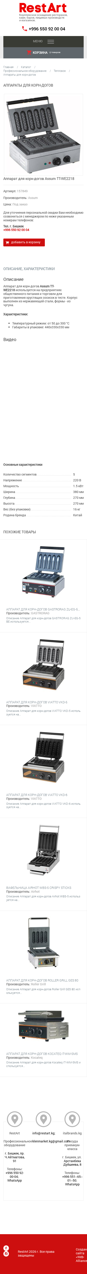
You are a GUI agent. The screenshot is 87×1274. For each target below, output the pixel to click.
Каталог (26, 67)
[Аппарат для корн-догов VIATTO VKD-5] (43, 665)
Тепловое (60, 71)
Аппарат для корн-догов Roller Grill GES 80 (42, 980)
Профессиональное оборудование (24, 71)
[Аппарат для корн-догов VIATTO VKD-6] (43, 757)
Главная (8, 67)
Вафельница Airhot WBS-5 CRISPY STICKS (38, 888)
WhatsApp (14, 1180)
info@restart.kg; (43, 1133)
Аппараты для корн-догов (19, 74)
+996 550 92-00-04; (15, 1175)
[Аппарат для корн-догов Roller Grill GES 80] (43, 943)
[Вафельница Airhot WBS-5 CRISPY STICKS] (43, 850)
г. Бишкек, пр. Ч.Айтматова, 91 (15, 1157)
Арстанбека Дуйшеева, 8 (72, 1163)
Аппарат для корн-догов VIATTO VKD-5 (36, 702)
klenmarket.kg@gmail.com (51, 1141)
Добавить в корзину (25, 242)
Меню (37, 41)
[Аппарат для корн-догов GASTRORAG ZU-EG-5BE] (43, 572)
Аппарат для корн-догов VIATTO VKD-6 (36, 795)
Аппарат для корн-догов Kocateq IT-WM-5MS (42, 1054)
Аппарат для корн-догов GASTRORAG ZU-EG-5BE (44, 609)
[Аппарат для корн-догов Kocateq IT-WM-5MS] (43, 1026)
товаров (46, 52)
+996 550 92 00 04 (47, 29)
